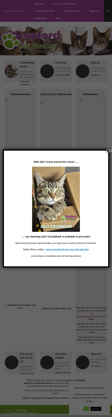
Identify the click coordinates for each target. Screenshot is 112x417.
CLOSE (108, 150)
